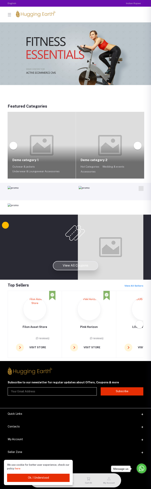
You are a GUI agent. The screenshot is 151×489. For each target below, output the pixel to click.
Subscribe (122, 391)
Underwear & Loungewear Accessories (36, 171)
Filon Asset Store (35, 326)
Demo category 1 (25, 160)
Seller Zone (15, 452)
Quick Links (15, 413)
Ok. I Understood (38, 477)
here (17, 468)
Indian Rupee (133, 3)
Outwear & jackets (23, 166)
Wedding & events (113, 166)
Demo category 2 (94, 160)
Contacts (14, 426)
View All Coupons (75, 265)
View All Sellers (133, 285)
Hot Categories (90, 166)
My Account (15, 439)
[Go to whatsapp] (141, 468)
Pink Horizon (89, 326)
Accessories (88, 171)
